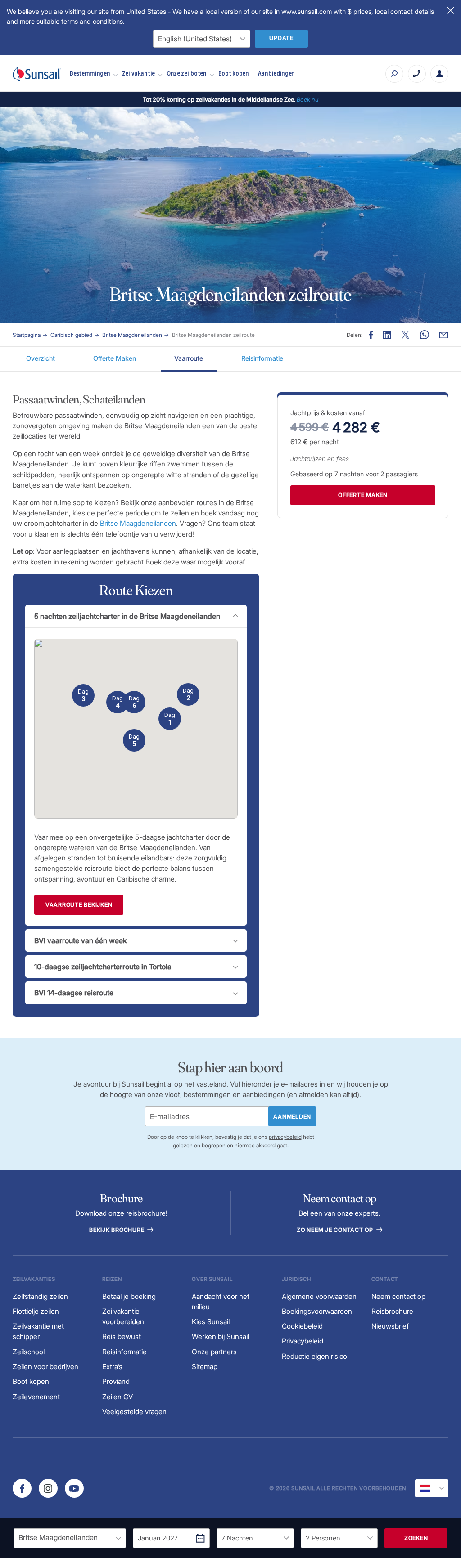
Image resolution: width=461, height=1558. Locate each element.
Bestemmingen (90, 73)
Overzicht (40, 358)
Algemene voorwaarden (319, 1296)
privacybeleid (285, 1136)
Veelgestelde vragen (134, 1411)
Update (281, 38)
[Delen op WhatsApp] (424, 335)
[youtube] (74, 1488)
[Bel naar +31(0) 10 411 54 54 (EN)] (417, 74)
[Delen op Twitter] (387, 335)
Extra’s (112, 1366)
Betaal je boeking (129, 1296)
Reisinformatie (262, 358)
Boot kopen (233, 73)
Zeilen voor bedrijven (45, 1366)
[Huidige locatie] (431, 1488)
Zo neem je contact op (336, 1230)
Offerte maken (363, 495)
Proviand (116, 1381)
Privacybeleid (302, 1341)
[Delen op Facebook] (371, 335)
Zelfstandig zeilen (40, 1296)
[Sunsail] (37, 74)
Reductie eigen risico (314, 1356)
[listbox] (70, 1538)
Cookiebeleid (302, 1326)
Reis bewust (121, 1336)
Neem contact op (398, 1296)
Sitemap (204, 1366)
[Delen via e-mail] (443, 335)
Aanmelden (292, 1116)
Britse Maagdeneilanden (132, 334)
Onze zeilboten (187, 73)
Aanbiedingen (276, 73)
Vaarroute (188, 358)
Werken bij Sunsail (220, 1336)
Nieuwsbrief (390, 1326)
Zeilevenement (36, 1396)
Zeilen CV (117, 1396)
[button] (169, 718)
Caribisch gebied (71, 334)
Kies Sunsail (211, 1321)
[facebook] (22, 1488)
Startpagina (27, 334)
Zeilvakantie (138, 73)
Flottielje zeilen (36, 1311)
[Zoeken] (394, 74)
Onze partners (214, 1352)
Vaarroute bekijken (79, 904)
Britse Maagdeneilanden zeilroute (213, 334)
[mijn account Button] (439, 74)
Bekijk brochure (117, 1230)
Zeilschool (29, 1352)
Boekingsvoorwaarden (317, 1311)
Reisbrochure (392, 1311)
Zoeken (416, 1538)
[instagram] (48, 1488)
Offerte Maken (114, 358)
